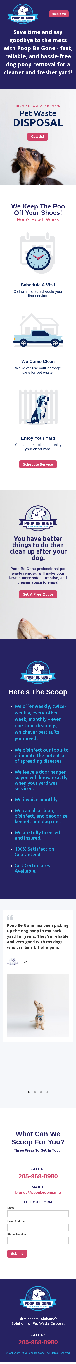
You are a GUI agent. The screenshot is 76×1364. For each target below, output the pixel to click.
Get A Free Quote (38, 594)
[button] (29, 1092)
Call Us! (37, 136)
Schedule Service (38, 464)
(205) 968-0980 (59, 14)
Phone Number (16, 1234)
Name (10, 1207)
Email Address (16, 1221)
